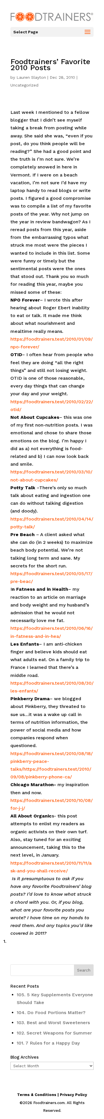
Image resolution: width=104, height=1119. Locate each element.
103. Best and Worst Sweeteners (53, 1022)
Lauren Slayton (31, 77)
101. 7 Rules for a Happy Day (48, 1043)
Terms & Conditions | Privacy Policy (52, 1095)
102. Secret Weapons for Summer (54, 1033)
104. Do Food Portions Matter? (51, 1012)
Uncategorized (24, 85)
